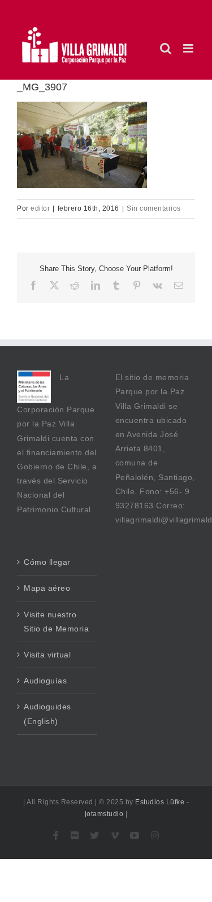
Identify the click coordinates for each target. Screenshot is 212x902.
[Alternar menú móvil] (189, 48)
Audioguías (45, 680)
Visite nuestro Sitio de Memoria (56, 621)
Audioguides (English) (47, 713)
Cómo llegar (47, 562)
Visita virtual (47, 654)
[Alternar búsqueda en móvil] (166, 48)
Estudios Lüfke (159, 802)
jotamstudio (104, 814)
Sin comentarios (154, 208)
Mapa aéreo (47, 587)
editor (40, 208)
